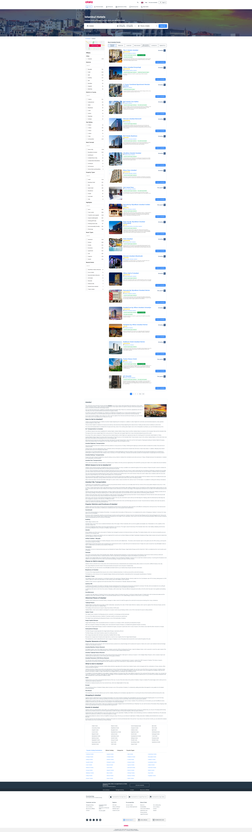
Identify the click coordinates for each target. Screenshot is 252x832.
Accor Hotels (91, 272)
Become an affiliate (144, 789)
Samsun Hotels (131, 775)
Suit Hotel (90, 196)
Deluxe (89, 242)
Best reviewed (137, 45)
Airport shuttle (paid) (93, 217)
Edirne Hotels (110, 775)
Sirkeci (89, 113)
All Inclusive (91, 166)
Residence (90, 190)
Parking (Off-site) (92, 220)
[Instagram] (90, 820)
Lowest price (154, 45)
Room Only (90, 149)
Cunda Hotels (131, 759)
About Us (142, 804)
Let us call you (106, 789)
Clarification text (143, 810)
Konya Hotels (89, 770)
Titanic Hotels (91, 289)
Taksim (90, 99)
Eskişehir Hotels (111, 762)
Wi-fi (89, 209)
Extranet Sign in (129, 819)
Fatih (89, 72)
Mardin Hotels (110, 759)
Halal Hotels (145, 6)
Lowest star (128, 45)
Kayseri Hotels (110, 770)
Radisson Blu (91, 283)
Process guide (102, 810)
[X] (94, 820)
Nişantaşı (90, 116)
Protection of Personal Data (104, 808)
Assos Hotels (110, 778)
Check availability (160, 62)
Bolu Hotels (109, 773)
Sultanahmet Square (114, 549)
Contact (132, 789)
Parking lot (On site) (92, 223)
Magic (147, 535)
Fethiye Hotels (131, 773)
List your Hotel (129, 804)
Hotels (89, 6)
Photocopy (90, 229)
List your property (153, 2)
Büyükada (90, 107)
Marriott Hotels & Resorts (94, 275)
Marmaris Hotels (152, 767)
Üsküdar (111, 554)
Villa (89, 199)
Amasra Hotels (131, 762)
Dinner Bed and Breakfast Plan (95, 169)
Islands (95, 535)
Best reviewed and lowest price (145, 45)
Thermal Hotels (99, 6)
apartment (90, 250)
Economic (90, 247)
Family (89, 245)
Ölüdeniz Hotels (131, 756)
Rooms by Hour (134, 6)
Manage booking (120, 789)
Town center (91, 212)
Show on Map (95, 45)
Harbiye (90, 119)
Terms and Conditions (145, 808)
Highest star (120, 45)
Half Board (90, 155)
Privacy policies (143, 812)
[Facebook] (87, 820)
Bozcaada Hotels (152, 756)
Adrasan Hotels (151, 759)
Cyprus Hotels (131, 764)
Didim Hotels (131, 778)
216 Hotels (90, 277)
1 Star (89, 136)
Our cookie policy (157, 804)
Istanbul (90, 58)
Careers (155, 810)
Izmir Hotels (89, 764)
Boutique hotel (91, 182)
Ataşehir (90, 86)
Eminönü (163, 526)
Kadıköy (90, 77)
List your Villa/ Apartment (131, 806)
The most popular (112, 45)
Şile (89, 80)
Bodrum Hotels (89, 767)
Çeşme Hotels (110, 754)
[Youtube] (100, 820)
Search (162, 26)
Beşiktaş (157, 526)
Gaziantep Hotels (152, 754)
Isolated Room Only (92, 157)
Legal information (144, 814)
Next (140, 393)
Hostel (89, 193)
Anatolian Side (108, 409)
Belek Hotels (151, 770)
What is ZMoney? (116, 806)
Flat (89, 185)
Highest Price (162, 45)
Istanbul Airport (137, 431)
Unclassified (91, 139)
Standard (90, 239)
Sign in (164, 2)
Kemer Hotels (89, 778)
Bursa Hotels (110, 764)
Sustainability (143, 806)
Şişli (89, 74)
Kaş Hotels (150, 773)
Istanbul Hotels (90, 754)
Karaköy (152, 526)
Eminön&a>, (107, 512)
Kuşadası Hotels (152, 775)
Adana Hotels (151, 764)
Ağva (89, 104)
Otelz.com (105, 416)
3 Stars (89, 130)
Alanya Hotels (89, 759)
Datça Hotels (89, 775)
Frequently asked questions (103, 805)
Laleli (89, 110)
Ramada (90, 280)
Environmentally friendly (94, 226)
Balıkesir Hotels (90, 773)
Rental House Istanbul (93, 286)
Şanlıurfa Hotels (131, 767)
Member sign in (115, 808)
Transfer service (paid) (93, 215)
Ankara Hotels (110, 756)
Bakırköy (90, 89)
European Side (117, 409)
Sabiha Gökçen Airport (124, 431)
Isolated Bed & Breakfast (94, 160)
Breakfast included (92, 152)
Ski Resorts (110, 6)
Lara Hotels (109, 767)
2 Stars (89, 133)
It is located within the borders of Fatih (119, 512)
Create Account (116, 810)
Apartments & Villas (122, 6)
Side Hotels (130, 754)
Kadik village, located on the (91, 521)
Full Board (90, 163)
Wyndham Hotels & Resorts (94, 269)
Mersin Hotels (131, 770)
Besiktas (90, 83)
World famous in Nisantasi (133, 703)
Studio (89, 259)
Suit (89, 253)
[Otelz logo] (89, 2)
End (143, 393)
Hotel (89, 179)
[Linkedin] (97, 820)
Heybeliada (136, 535)
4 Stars (89, 127)
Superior (90, 256)
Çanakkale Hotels (152, 762)
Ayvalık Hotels (89, 762)
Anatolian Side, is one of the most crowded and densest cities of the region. (102, 523)
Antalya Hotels (89, 756)
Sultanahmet (91, 102)
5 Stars (89, 124)
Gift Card (114, 804)
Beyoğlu (90, 69)
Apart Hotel (90, 187)
